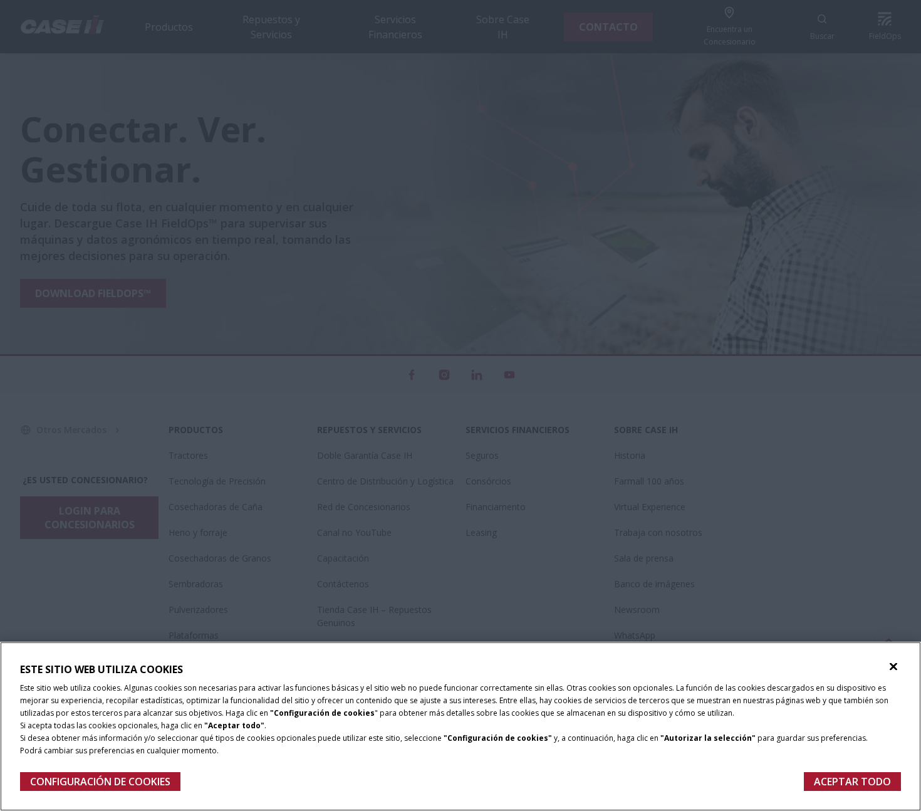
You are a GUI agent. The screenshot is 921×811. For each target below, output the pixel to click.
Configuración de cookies (100, 781)
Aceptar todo (852, 781)
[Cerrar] (893, 666)
